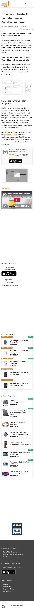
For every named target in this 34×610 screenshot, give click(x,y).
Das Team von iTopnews (11, 557)
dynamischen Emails (10, 135)
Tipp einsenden (9, 267)
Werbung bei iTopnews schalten (13, 554)
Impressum (8, 280)
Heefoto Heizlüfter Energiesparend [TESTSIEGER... (20, 443)
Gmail (9, 36)
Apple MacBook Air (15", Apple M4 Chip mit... (20, 453)
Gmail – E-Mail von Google (18, 149)
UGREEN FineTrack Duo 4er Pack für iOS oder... (19, 402)
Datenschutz (9, 282)
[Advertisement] (17, 310)
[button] (3, 606)
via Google (5, 188)
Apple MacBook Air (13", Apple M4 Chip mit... (20, 463)
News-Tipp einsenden (10, 552)
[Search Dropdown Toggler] (26, 3)
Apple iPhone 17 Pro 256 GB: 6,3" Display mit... (19, 373)
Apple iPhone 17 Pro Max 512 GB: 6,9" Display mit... (19, 384)
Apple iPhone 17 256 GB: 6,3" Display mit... (19, 341)
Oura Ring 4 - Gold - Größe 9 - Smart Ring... (19, 423)
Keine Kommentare (27, 29)
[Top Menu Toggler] (31, 4)
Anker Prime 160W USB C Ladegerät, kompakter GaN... (19, 433)
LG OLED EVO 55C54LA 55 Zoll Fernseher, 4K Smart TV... (19, 473)
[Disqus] (17, 232)
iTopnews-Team (10, 269)
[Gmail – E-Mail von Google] (5, 154)
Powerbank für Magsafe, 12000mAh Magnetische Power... (18, 412)
